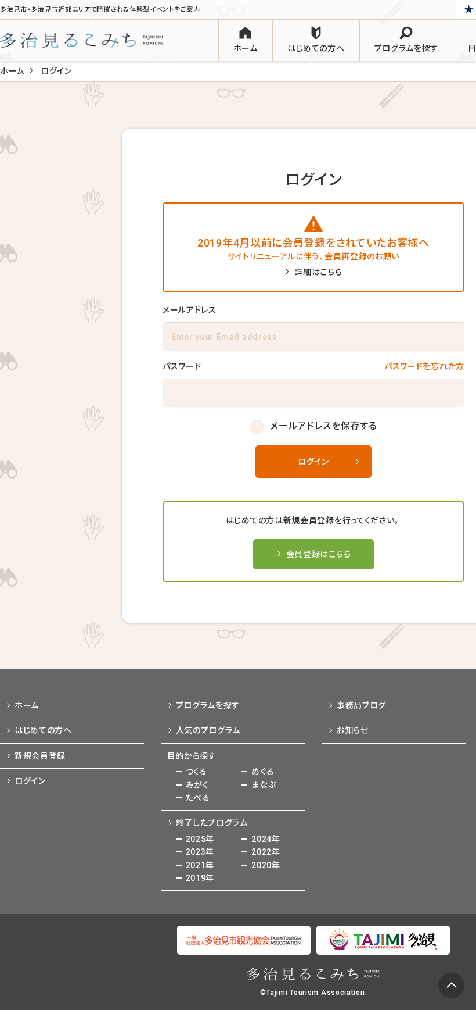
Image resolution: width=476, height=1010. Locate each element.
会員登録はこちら (318, 554)
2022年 (265, 851)
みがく (197, 785)
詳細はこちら (318, 272)
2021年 (200, 865)
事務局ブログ (361, 705)
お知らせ (353, 730)
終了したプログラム (212, 822)
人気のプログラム (208, 730)
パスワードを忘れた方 (424, 366)
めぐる (262, 771)
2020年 (265, 865)
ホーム (12, 71)
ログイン (313, 461)
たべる (198, 797)
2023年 (200, 851)
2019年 (200, 878)
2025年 (200, 839)
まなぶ (263, 785)
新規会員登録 (40, 756)
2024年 (265, 839)
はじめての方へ (43, 730)
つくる (196, 771)
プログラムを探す (208, 705)
